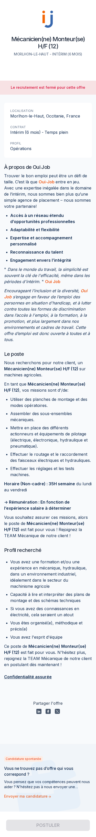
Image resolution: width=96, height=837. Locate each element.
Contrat (18, 127)
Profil (15, 143)
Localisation (21, 111)
